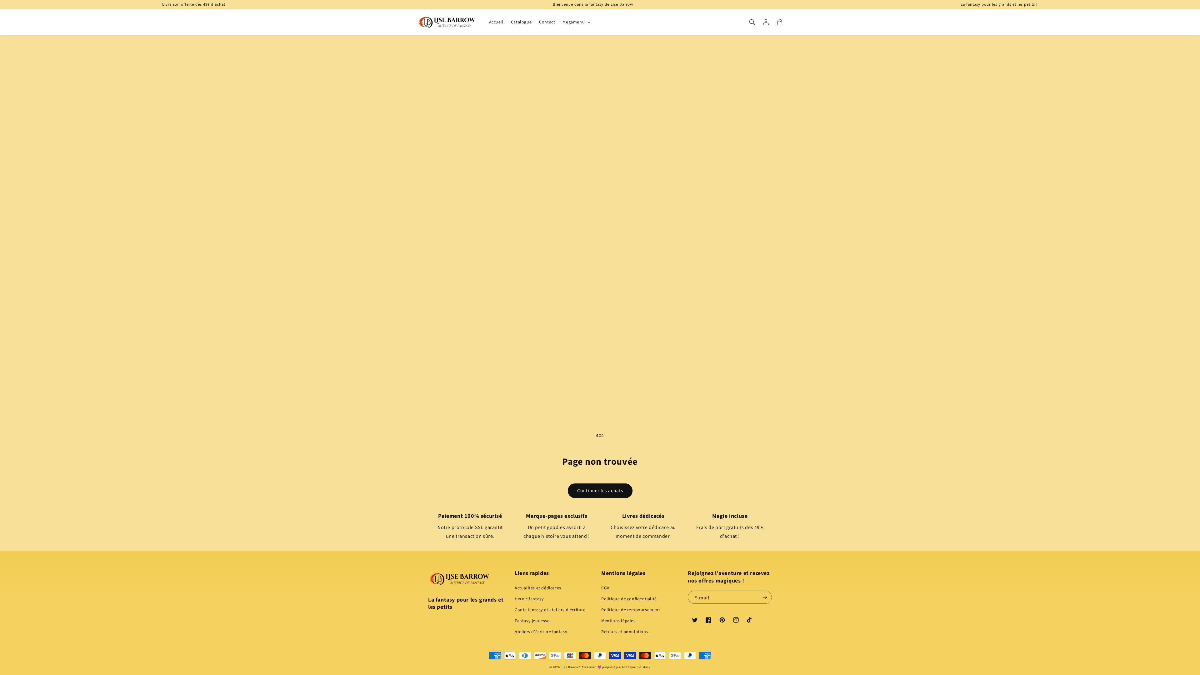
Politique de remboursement (630, 610)
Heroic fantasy (529, 599)
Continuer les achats (600, 491)
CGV (605, 588)
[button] (752, 22)
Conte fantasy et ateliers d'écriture (550, 610)
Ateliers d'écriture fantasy (541, 632)
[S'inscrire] (765, 597)
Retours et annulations (624, 632)
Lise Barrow (570, 667)
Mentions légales (618, 621)
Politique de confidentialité (629, 599)
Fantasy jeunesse (532, 621)
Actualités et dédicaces (538, 588)
